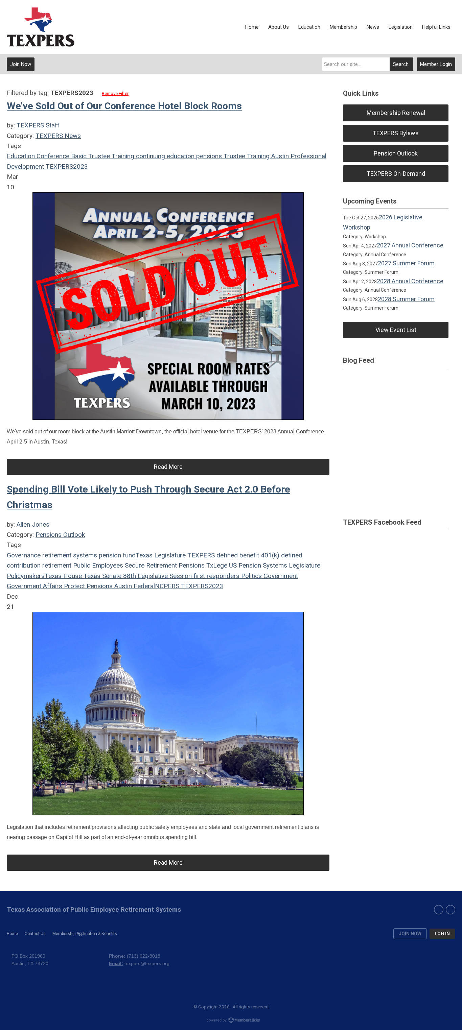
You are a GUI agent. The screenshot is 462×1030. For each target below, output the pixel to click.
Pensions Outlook (60, 534)
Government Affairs (34, 586)
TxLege (216, 565)
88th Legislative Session (156, 576)
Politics (250, 576)
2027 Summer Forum (406, 263)
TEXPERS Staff (38, 125)
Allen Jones (33, 524)
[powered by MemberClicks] (231, 1021)
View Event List (395, 329)
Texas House (63, 576)
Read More (168, 466)
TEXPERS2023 (66, 166)
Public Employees (97, 565)
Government (280, 576)
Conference (52, 156)
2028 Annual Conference (410, 281)
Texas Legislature (161, 555)
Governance (24, 555)
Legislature (303, 565)
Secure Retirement (150, 565)
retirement (56, 565)
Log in (442, 933)
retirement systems (69, 555)
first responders (215, 576)
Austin (279, 156)
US (232, 565)
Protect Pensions (87, 586)
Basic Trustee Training (101, 156)
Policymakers (26, 576)
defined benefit (237, 555)
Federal (143, 586)
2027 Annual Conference (410, 245)
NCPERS (167, 586)
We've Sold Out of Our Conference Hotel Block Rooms (124, 106)
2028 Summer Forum (406, 299)
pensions (208, 156)
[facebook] (438, 909)
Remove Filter (115, 93)
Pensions (191, 565)
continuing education (164, 156)
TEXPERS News (58, 136)
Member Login (436, 64)
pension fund (116, 555)
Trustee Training (246, 156)
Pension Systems (262, 565)
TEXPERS (200, 555)
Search (401, 64)
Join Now (20, 64)
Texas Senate (101, 576)
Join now (410, 933)
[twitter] (450, 909)
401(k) (269, 555)
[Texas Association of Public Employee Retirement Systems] (40, 27)
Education (21, 156)
